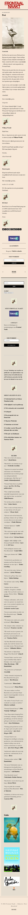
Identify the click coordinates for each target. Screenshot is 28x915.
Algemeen (14, 246)
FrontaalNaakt (14, 5)
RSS (14, 890)
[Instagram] (12, 229)
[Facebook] (10, 229)
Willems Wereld (17, 137)
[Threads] (16, 229)
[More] (20, 229)
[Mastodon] (7, 229)
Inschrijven (11, 345)
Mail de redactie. (17, 251)
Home (14, 909)
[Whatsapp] (18, 229)
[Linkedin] (14, 229)
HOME (14, 272)
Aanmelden (14, 263)
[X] (5, 229)
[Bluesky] (3, 229)
